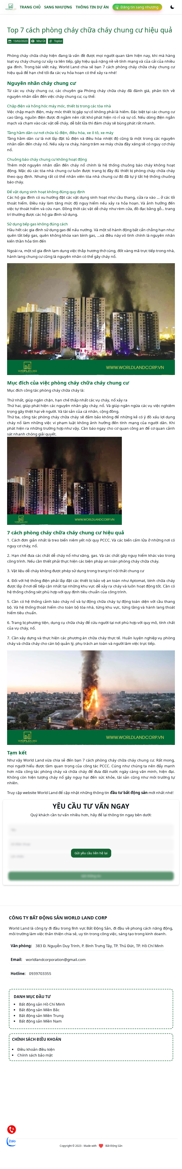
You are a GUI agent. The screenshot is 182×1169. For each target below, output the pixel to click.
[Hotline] (11, 1129)
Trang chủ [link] (30, 7)
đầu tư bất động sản (129, 792)
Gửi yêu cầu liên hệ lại (91, 853)
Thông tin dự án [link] (92, 7)
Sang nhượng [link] (58, 7)
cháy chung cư (33, 61)
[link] (10, 7)
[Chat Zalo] (11, 1141)
